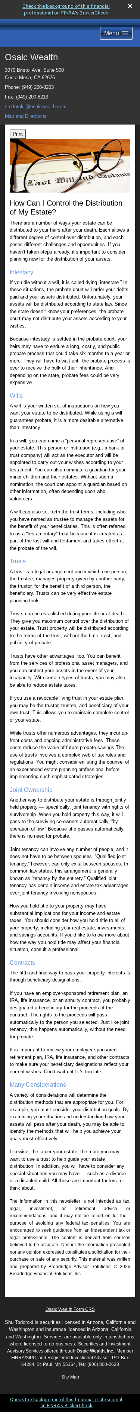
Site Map (70, 1377)
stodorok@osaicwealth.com (35, 106)
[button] (116, 33)
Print (18, 134)
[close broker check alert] (130, 6)
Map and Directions (26, 116)
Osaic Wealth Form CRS (70, 1309)
